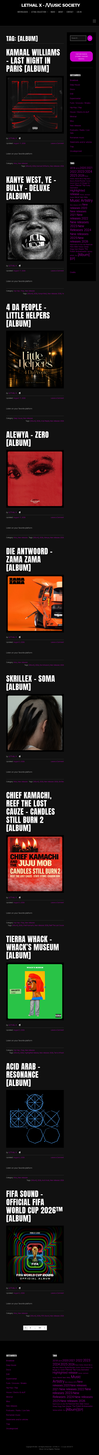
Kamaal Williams (42, 166)
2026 (34, 166)
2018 (72, 168)
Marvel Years (79, 197)
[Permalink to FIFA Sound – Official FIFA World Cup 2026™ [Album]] (35, 1254)
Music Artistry (81, 200)
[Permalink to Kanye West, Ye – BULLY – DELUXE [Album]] (35, 232)
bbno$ (77, 179)
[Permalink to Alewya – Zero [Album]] (35, 479)
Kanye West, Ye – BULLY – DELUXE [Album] (31, 188)
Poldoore (81, 247)
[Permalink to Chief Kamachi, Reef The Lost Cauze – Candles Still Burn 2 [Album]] (35, 864)
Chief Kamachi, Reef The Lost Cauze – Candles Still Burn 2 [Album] (30, 812)
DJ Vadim (61, 1370)
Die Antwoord (44, 665)
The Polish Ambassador (79, 250)
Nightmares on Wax (76, 244)
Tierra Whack (59, 1053)
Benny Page (83, 179)
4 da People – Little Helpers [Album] (28, 315)
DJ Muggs (83, 183)
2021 (89, 167)
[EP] (72, 258)
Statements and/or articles (81, 142)
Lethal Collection (38, 12)
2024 (88, 171)
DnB (71, 94)
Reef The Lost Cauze (56, 925)
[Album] (28, 166)
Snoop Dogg (57, 1406)
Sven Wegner (79, 249)
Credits (73, 272)
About (60, 12)
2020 (83, 167)
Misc (15, 163)
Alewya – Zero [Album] (27, 438)
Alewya (46, 537)
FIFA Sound (45, 1316)
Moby (86, 197)
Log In (79, 12)
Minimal (73, 117)
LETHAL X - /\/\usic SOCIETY (50, 5)
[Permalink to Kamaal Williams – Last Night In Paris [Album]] (35, 105)
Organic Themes (54, 1449)
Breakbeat (74, 80)
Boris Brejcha (60, 1367)
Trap (72, 147)
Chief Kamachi (28, 925)
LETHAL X (13, 138)
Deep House (18, 418)
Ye (63, 294)
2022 (73, 171)
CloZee (88, 181)
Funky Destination (82, 1370)
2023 (80, 171)
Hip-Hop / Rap (19, 291)
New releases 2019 (76, 205)
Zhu (76, 255)
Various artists (57, 1410)
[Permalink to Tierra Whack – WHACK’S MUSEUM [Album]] (35, 991)
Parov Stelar (74, 247)
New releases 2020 (79, 206)
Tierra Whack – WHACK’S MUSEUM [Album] (32, 947)
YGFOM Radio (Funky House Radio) (81, 56)
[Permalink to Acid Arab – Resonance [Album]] (35, 1119)
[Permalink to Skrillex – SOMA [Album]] (35, 723)
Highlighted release (31, 1053)
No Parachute (87, 244)
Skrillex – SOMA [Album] (30, 682)
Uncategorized (76, 151)
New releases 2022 (79, 216)
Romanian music (77, 138)
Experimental (75, 98)
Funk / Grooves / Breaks (80, 103)
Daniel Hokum (75, 183)
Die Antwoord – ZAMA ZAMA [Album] (29, 559)
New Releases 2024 (80, 228)
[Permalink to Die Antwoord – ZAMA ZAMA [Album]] (35, 603)
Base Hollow (79, 1365)
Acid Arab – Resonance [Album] (23, 1074)
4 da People (45, 421)
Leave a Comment (57, 143)
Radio (53, 12)
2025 (73, 175)
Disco (72, 89)
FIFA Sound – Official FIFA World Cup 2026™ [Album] (34, 1206)
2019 (77, 168)
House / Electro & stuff (79, 112)
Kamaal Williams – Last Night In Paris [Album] (33, 60)
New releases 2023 (72, 1391)
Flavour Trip (80, 185)
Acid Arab (45, 1180)
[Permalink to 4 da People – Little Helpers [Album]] (35, 359)
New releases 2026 (57, 166)
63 (40, 1328)
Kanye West (42, 294)
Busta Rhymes (80, 181)
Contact (70, 12)
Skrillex (61, 782)
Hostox (82, 195)
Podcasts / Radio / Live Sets (18, 1410)
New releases (23, 12)
